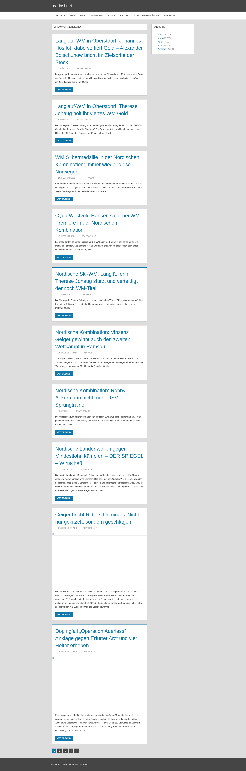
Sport (83, 15)
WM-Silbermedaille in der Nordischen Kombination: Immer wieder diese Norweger (97, 164)
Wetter (124, 15)
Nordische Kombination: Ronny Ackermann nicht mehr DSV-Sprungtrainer (90, 398)
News (72, 15)
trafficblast (84, 68)
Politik (112, 15)
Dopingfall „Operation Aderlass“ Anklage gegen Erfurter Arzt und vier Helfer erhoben (96, 638)
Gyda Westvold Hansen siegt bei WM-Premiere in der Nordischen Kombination (98, 223)
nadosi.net (62, 5)
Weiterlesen (63, 90)
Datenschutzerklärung (146, 15)
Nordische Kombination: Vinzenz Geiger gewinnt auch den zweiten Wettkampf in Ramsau (92, 339)
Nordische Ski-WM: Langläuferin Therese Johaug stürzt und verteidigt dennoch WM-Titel (96, 281)
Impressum (170, 15)
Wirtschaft (97, 15)
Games (160, 35)
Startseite (59, 15)
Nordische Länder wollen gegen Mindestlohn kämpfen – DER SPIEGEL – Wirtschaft (99, 456)
